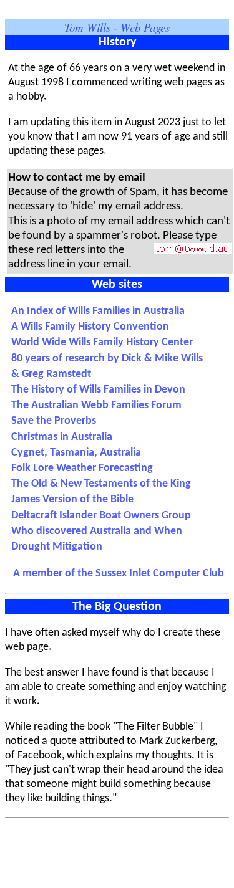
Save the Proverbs (56, 421)
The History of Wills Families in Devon (99, 390)
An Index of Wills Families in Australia (99, 311)
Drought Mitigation (56, 547)
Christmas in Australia (63, 437)
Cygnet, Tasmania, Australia (77, 453)
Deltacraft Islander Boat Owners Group (102, 516)
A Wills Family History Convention (91, 327)
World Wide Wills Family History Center (103, 342)
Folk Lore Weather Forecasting (83, 468)
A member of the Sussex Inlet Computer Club (118, 574)
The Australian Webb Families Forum (97, 405)
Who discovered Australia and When (98, 531)
